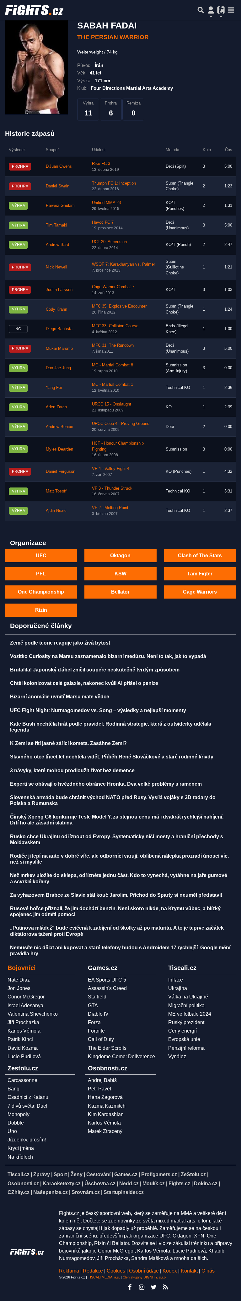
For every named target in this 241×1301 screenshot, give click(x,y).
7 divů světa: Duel (27, 1106)
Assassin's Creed (107, 988)
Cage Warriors (200, 591)
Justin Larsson (59, 290)
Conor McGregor (26, 996)
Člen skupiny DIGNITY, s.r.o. (145, 1277)
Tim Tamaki (56, 225)
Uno (12, 1131)
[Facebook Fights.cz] (129, 1287)
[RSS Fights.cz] (165, 1287)
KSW (120, 573)
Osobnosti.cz (23, 1183)
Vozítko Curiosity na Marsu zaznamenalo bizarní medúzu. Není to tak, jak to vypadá (108, 656)
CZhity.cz (18, 1192)
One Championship (41, 591)
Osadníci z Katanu (28, 1097)
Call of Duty (101, 1039)
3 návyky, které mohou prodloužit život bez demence (72, 770)
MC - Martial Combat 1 (112, 384)
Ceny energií (182, 1030)
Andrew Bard (57, 244)
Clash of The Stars (200, 555)
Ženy (77, 1174)
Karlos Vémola (24, 1030)
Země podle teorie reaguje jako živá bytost (60, 642)
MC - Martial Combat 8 (112, 365)
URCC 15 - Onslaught (111, 404)
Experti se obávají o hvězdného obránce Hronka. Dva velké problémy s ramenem (106, 784)
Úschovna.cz (99, 1183)
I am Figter (200, 573)
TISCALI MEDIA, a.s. (104, 1277)
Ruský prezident (186, 1022)
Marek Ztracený (105, 1131)
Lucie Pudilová (24, 1056)
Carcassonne (22, 1080)
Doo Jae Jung (58, 368)
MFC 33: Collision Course (115, 326)
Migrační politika (186, 1005)
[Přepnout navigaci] (211, 10)
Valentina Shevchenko (33, 1014)
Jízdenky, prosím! (27, 1139)
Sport (60, 1174)
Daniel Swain (57, 186)
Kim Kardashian (106, 1114)
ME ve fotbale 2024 (189, 1014)
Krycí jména (21, 1148)
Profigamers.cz (159, 1174)
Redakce (93, 1270)
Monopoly (18, 1114)
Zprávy (41, 1174)
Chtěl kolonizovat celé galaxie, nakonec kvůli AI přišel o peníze (84, 683)
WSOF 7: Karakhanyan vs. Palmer (123, 264)
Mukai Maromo (59, 348)
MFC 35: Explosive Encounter (119, 306)
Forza (94, 1022)
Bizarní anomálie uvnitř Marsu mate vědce (59, 696)
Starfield (97, 996)
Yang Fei (54, 387)
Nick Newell (56, 267)
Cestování (98, 1174)
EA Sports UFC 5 (107, 979)
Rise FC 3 (101, 163)
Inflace (175, 979)
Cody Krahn (56, 309)
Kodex (170, 1270)
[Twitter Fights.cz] (153, 1287)
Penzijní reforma (186, 1048)
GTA (93, 1005)
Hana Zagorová (105, 1097)
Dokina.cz (205, 1183)
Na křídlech (20, 1157)
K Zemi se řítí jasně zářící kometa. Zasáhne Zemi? (68, 743)
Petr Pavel (99, 1088)
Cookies (116, 1270)
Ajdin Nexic (56, 510)
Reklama (69, 1270)
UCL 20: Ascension (109, 242)
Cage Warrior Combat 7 (113, 287)
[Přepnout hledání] (201, 10)
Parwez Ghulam (60, 205)
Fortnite (96, 1030)
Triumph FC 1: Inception (114, 183)
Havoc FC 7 (103, 222)
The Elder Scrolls (107, 1048)
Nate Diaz (19, 979)
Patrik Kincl (20, 1039)
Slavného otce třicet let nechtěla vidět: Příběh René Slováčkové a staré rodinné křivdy (111, 756)
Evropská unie (184, 1039)
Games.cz (125, 1174)
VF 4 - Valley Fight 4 (110, 469)
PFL (41, 573)
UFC (41, 555)
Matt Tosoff (56, 491)
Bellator (120, 591)
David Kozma (23, 1048)
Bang (13, 1088)
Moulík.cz (153, 1183)
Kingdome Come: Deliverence (121, 1056)
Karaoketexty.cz (62, 1183)
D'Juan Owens (59, 166)
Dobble (16, 1122)
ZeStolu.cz (193, 1174)
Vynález (177, 1056)
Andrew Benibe (59, 427)
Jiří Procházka (23, 1022)
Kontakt (190, 1270)
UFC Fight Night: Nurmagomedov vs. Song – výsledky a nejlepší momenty (98, 710)
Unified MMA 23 (106, 203)
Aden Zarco (56, 407)
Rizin (41, 610)
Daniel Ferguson (60, 471)
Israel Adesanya (25, 1005)
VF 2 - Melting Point (110, 508)
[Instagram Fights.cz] (141, 1287)
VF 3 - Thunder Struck (112, 488)
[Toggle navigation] (231, 10)
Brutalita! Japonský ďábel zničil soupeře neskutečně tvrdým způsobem (94, 669)
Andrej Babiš (102, 1080)
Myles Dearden (59, 449)
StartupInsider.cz (124, 1192)
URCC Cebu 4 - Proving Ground (120, 423)
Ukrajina (177, 988)
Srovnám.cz (86, 1192)
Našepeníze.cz (50, 1192)
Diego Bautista (59, 329)
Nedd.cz (129, 1183)
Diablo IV (98, 1014)
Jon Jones (19, 988)
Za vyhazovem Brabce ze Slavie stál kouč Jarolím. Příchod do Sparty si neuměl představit (116, 895)
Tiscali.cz (18, 1174)
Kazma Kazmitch (107, 1106)
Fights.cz (179, 1183)
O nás (208, 1270)
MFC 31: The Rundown (113, 345)
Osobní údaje (144, 1270)
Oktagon (120, 555)
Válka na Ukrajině (188, 996)
